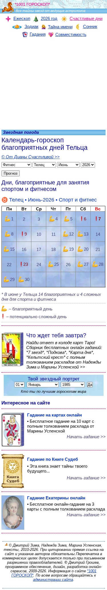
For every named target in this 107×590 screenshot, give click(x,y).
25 (56, 264)
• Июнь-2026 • (53, 200)
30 (27, 279)
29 (12, 279)
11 (53, 234)
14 (98, 234)
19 (71, 249)
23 (25, 264)
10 (39, 234)
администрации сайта (53, 579)
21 (98, 249)
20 (86, 249)
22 (9, 264)
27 (86, 264)
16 (24, 249)
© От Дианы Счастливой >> (30, 156)
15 (12, 249)
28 (101, 264)
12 (71, 234)
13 (86, 234)
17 (39, 249)
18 (53, 249)
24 (39, 264)
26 (68, 264)
